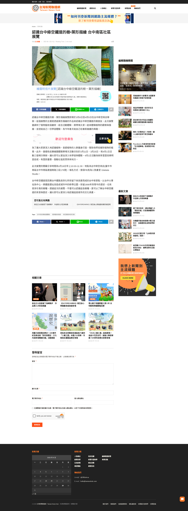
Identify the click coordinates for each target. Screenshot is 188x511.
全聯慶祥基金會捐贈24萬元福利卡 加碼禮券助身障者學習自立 (144, 223)
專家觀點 (77, 466)
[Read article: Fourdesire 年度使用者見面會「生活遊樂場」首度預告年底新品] (125, 147)
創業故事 (77, 459)
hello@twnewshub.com (88, 481)
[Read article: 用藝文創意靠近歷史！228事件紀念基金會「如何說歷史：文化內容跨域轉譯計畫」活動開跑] (44, 322)
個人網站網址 (79, 398)
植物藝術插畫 (56, 214)
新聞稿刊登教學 (143, 504)
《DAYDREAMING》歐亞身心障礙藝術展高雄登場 (93, 204)
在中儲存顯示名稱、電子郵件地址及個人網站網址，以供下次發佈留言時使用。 (63, 408)
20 (51, 481)
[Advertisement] (72, 249)
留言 (34, 361)
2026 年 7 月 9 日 (94, 341)
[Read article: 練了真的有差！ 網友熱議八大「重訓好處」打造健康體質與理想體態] (125, 211)
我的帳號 (49, 2)
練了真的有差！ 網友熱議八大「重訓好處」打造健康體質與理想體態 (144, 210)
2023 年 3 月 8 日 (49, 41)
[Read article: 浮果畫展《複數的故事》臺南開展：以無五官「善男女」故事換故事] (137, 77)
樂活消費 (91, 463)
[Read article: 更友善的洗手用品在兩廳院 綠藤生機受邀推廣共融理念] (125, 123)
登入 (43, 2)
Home (34, 26)
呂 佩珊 (37, 41)
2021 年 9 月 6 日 (139, 151)
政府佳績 (91, 456)
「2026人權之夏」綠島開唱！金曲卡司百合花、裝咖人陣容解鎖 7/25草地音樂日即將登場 (101, 335)
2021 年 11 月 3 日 (139, 101)
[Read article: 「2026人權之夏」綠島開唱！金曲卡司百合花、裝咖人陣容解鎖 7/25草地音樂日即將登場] (101, 322)
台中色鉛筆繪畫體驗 (43, 214)
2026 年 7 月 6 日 (126, 89)
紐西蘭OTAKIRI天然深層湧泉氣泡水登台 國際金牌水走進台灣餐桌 (144, 247)
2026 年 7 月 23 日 (66, 309)
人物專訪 (103, 8)
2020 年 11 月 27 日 (139, 113)
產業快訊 (93, 8)
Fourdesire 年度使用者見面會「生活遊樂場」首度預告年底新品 (144, 146)
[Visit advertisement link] (94, 18)
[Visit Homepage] (46, 8)
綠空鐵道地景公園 (69, 214)
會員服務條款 (122, 504)
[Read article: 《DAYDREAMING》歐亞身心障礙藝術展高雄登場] (72, 292)
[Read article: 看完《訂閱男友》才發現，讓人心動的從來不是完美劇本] (125, 135)
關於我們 (34, 2)
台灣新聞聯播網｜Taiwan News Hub (48, 504)
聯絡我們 (137, 8)
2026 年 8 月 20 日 (38, 309)
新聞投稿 (128, 7)
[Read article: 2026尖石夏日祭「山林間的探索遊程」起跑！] (125, 237)
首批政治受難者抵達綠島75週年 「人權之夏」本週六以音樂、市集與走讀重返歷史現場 (73, 335)
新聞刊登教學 (115, 8)
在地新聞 (77, 463)
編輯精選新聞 (81, 8)
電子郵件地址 (37, 398)
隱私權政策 (132, 504)
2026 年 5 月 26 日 (139, 137)
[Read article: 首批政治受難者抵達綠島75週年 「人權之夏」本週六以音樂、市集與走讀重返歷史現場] (72, 322)
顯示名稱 (36, 389)
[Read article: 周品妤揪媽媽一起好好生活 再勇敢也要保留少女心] (125, 111)
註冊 (40, 2)
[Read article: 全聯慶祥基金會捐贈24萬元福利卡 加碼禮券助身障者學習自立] (125, 224)
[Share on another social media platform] (111, 109)
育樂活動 (40, 26)
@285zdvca (85, 477)
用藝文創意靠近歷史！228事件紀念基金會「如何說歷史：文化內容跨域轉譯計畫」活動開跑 (44, 335)
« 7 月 (34, 494)
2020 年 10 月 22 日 (139, 125)
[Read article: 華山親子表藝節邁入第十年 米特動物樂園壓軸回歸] (101, 292)
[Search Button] (155, 8)
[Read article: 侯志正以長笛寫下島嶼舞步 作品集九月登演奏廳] (44, 292)
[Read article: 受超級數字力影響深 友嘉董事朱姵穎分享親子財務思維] (125, 99)
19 (46, 481)
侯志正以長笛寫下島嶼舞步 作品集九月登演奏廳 (51, 204)
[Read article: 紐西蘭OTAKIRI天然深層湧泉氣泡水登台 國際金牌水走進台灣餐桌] (125, 249)
